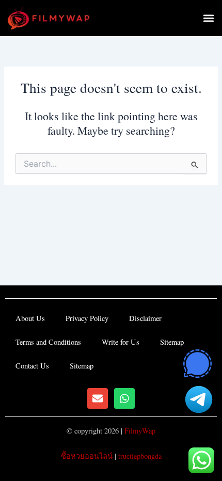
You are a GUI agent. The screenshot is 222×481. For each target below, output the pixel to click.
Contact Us (32, 366)
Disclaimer (145, 318)
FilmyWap (139, 431)
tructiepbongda (140, 456)
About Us (30, 318)
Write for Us (120, 342)
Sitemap (172, 342)
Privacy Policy (87, 318)
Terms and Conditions (48, 342)
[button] (208, 18)
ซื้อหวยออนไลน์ (87, 456)
